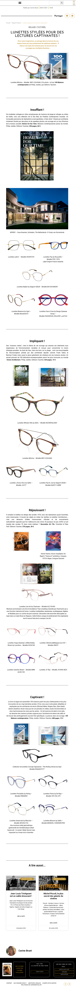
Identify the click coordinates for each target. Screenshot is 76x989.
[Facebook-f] (74, 1)
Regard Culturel (16, 23)
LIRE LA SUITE (21, 916)
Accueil (8, 23)
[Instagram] (74, 4)
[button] (20, 3)
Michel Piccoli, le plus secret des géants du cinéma (53, 896)
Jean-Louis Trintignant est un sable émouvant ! (21, 894)
